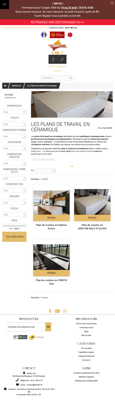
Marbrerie (16, 86)
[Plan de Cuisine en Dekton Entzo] (51, 203)
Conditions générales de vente (86, 373)
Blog (86, 331)
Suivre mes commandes (86, 323)
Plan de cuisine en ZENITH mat (51, 282)
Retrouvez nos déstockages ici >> (57, 22)
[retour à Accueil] (5, 86)
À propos (86, 360)
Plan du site (86, 335)
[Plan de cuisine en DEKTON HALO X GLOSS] (92, 203)
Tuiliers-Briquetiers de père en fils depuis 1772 (25, 28)
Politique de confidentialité (86, 381)
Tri (32, 170)
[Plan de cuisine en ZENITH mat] (51, 258)
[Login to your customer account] (53, 59)
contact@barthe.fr (34, 385)
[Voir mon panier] (62, 59)
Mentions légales (86, 377)
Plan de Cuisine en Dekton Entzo (51, 226)
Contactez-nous (86, 327)
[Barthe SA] (57, 45)
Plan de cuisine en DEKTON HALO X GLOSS (92, 226)
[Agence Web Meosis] (20, 337)
